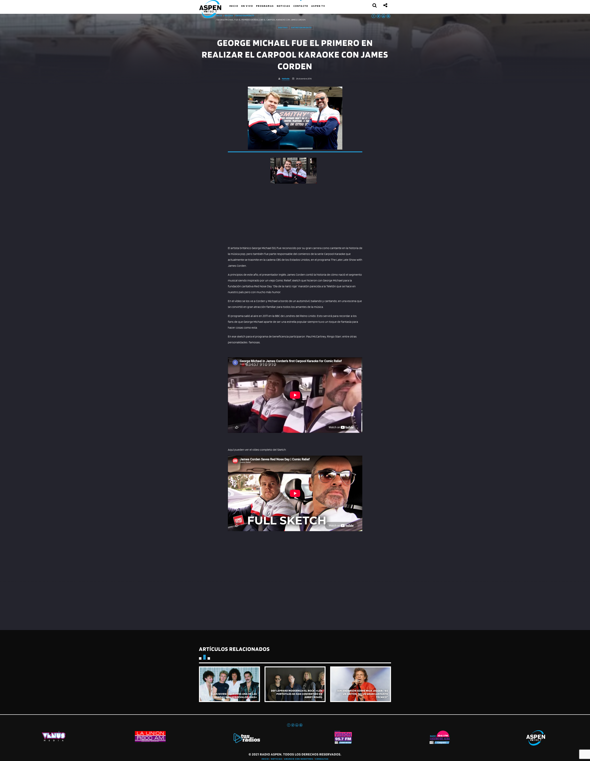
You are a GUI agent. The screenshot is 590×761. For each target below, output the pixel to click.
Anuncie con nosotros (298, 759)
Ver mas (229, 684)
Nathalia (285, 78)
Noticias (276, 759)
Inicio (265, 759)
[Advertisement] (295, 220)
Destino (229, 15)
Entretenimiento (245, 15)
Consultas (321, 759)
